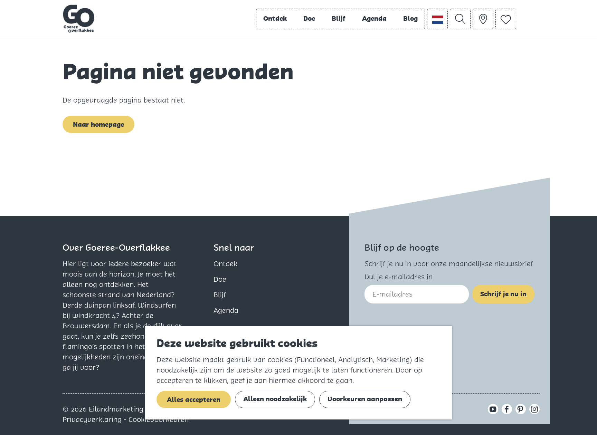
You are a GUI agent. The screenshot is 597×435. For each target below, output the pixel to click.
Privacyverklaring (93, 419)
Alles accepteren (193, 399)
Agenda (226, 310)
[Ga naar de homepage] (78, 18)
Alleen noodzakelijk (275, 399)
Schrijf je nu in (503, 294)
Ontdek (225, 263)
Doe (220, 279)
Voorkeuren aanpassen (365, 399)
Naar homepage (98, 124)
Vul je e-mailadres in (398, 276)
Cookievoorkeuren (159, 419)
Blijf (220, 294)
